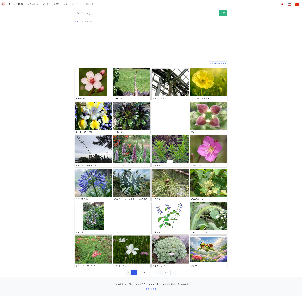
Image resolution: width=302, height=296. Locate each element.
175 (167, 272)
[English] (289, 4)
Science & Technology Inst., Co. (150, 284)
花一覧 (46, 4)
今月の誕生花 (33, 4)
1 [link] (134, 272)
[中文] (297, 4)
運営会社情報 (151, 289)
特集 (65, 4)
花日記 (56, 4)
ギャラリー (76, 4)
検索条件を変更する (218, 63)
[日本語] (282, 4)
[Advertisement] (151, 43)
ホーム (77, 21)
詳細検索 (89, 4)
